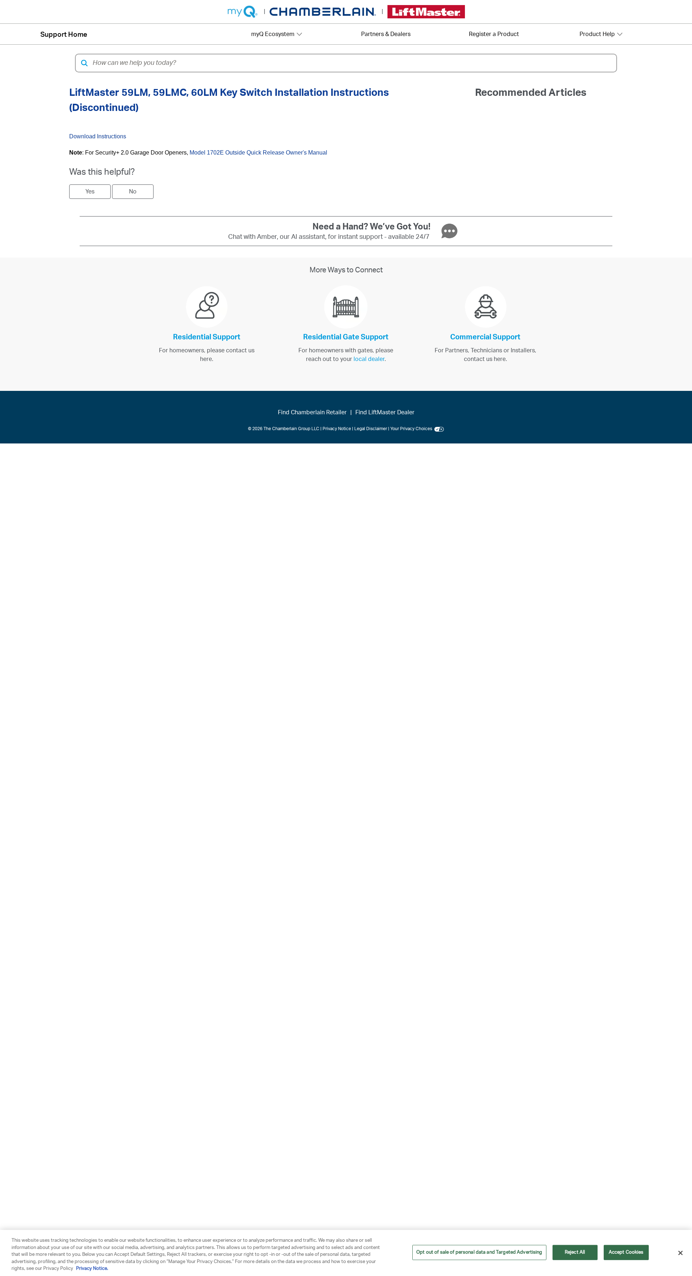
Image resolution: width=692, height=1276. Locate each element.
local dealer (369, 359)
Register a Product (494, 34)
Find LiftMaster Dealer (384, 412)
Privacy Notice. (92, 1268)
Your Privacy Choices (412, 429)
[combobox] (352, 63)
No (133, 192)
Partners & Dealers (386, 34)
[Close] (680, 1253)
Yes (89, 192)
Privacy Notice (337, 429)
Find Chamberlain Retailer (312, 412)
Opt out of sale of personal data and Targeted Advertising (479, 1252)
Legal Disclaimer (370, 429)
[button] (84, 63)
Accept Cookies (626, 1252)
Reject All (575, 1252)
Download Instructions (97, 136)
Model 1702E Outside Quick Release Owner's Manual (258, 153)
